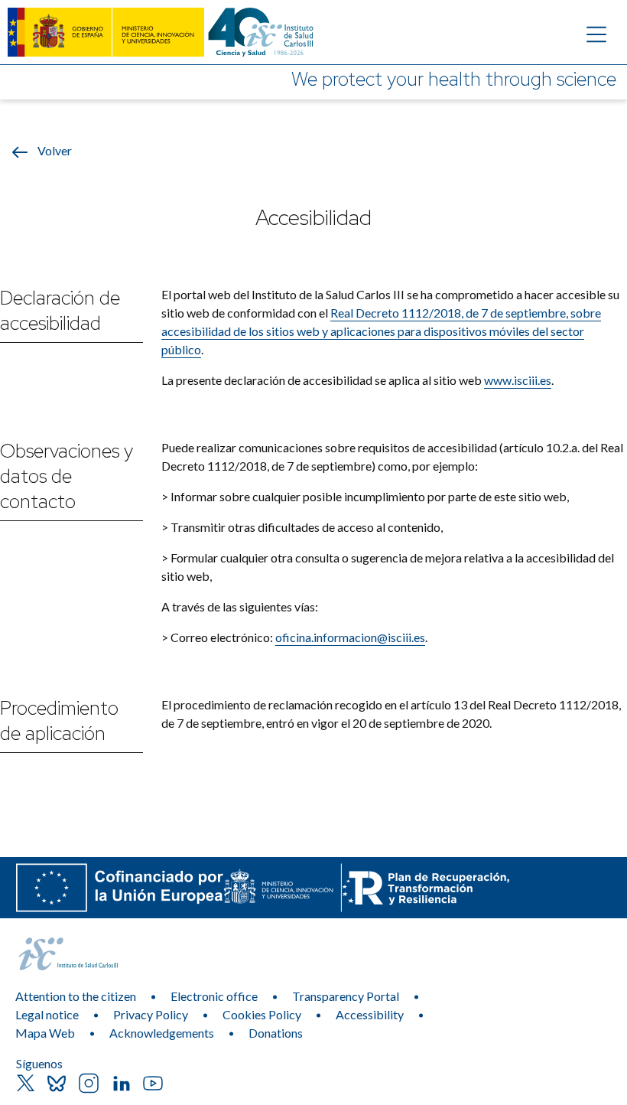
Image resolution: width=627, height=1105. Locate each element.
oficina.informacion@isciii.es (350, 637)
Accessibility (370, 1014)
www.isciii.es (517, 380)
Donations (276, 1032)
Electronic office (214, 996)
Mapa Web (45, 1032)
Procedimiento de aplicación (59, 721)
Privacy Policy (150, 1014)
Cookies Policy (262, 1014)
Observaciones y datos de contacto (66, 476)
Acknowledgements (161, 1032)
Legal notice (47, 1014)
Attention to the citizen (75, 996)
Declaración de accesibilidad (60, 310)
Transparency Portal (345, 996)
